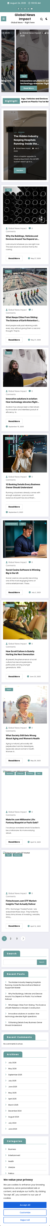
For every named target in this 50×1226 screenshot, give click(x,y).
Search (12, 953)
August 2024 (13, 1117)
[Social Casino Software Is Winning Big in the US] (25, 539)
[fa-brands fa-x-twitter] (21, 9)
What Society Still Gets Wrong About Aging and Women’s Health (23, 737)
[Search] (41, 19)
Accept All (25, 1205)
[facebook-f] (18, 9)
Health (9, 689)
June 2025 (12, 1086)
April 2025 (12, 1099)
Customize (25, 1212)
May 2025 (12, 1093)
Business (10, 438)
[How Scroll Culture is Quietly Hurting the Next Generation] (25, 620)
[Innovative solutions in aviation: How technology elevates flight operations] (25, 61)
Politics (30, 773)
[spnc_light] (46, 19)
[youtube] (31, 9)
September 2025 (15, 1075)
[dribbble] (25, 9)
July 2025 (12, 1080)
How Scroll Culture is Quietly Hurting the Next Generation (20, 653)
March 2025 (13, 1105)
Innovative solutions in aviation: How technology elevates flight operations (26, 82)
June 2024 (12, 1129)
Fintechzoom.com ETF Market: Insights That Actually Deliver (21, 902)
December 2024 (15, 1111)
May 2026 (12, 1068)
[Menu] (3, 18)
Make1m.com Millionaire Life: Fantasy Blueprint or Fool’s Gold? (22, 821)
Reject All (25, 1220)
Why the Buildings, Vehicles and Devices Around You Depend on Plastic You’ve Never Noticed (22, 238)
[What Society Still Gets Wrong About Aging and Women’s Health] (25, 704)
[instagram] (28, 9)
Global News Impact (25, 17)
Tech (9, 76)
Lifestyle (10, 605)
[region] (25, 1200)
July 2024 (12, 1123)
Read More (14, 88)
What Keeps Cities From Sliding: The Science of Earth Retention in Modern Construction (22, 319)
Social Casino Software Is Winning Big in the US (23, 571)
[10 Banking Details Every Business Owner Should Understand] (25, 453)
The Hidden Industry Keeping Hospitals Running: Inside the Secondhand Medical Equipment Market (26, 140)
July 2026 (12, 1062)
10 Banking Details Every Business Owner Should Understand (23, 486)
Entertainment (12, 524)
